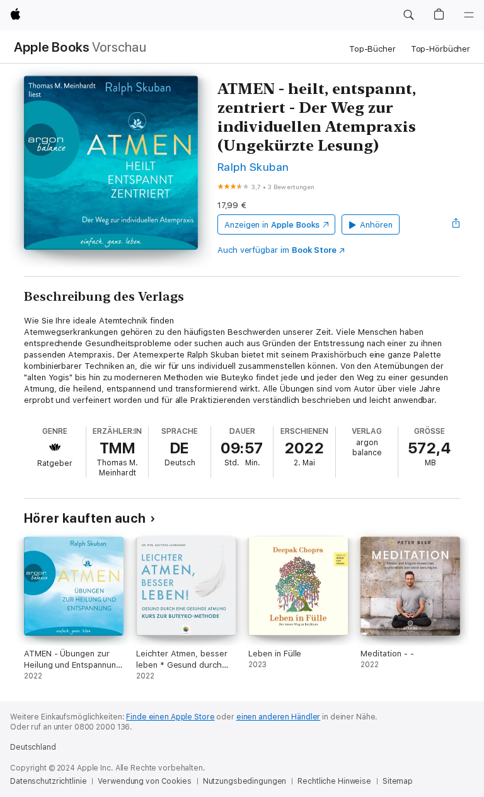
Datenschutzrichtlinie (48, 781)
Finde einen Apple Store (170, 717)
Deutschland (33, 747)
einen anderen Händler (278, 717)
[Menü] (469, 15)
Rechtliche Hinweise (334, 781)
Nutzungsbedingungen (245, 781)
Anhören (376, 225)
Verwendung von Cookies (144, 781)
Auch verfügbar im (277, 250)
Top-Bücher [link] (372, 49)
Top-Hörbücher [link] (440, 49)
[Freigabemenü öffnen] (456, 224)
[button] (408, 15)
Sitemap (398, 781)
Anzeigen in (272, 225)
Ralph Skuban (253, 166)
